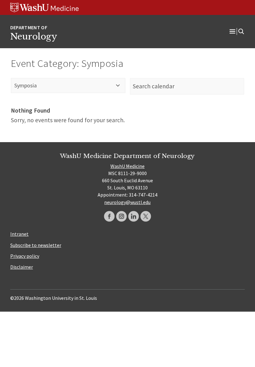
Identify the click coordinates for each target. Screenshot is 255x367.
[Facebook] (109, 216)
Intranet (19, 234)
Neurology (33, 36)
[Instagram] (121, 216)
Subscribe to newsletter (35, 245)
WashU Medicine (127, 166)
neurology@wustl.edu (127, 202)
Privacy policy (24, 256)
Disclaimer (21, 267)
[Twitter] (145, 216)
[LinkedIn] (133, 216)
